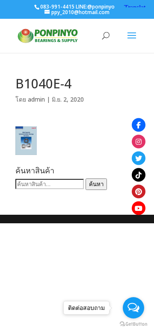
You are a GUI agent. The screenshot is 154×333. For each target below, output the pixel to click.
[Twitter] (138, 158)
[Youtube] (138, 208)
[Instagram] (138, 142)
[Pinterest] (138, 192)
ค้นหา (96, 184)
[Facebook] (138, 125)
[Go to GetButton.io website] (133, 324)
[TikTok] (138, 175)
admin (36, 99)
